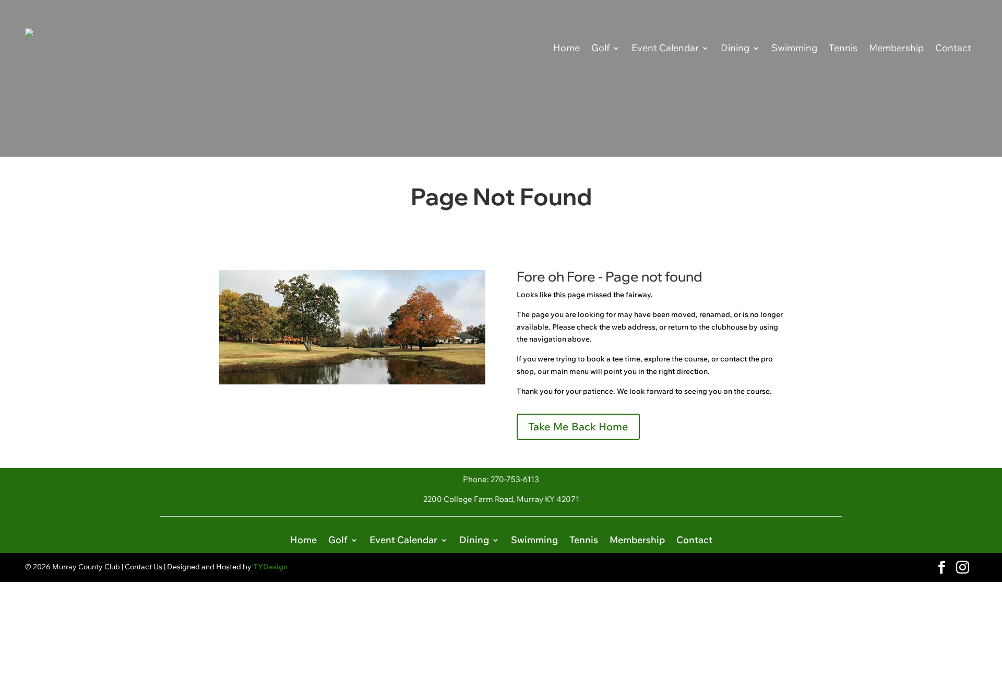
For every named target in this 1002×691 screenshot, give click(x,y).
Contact (953, 48)
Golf (600, 48)
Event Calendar (665, 48)
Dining (735, 48)
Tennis (843, 48)
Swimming (794, 48)
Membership (896, 48)
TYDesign (270, 566)
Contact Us (143, 566)
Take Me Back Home (578, 426)
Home (566, 48)
